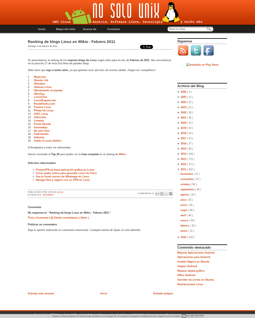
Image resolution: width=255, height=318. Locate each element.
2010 (184, 237)
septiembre (187, 189)
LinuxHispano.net (45, 100)
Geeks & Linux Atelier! (47, 140)
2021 (184, 117)
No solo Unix (42, 130)
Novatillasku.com (44, 103)
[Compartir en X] (166, 194)
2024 (184, 102)
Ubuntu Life (41, 80)
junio (184, 204)
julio (183, 199)
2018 (184, 133)
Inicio (42, 29)
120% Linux (41, 113)
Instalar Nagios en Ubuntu (193, 261)
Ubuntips (39, 83)
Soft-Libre (40, 117)
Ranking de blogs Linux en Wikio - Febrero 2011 (71, 42)
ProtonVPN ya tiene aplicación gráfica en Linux (65, 169)
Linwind (39, 120)
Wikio (122, 154)
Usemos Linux (43, 87)
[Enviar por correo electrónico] (157, 194)
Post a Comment (38, 217)
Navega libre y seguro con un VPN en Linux (63, 179)
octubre (185, 184)
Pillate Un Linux (44, 110)
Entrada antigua (163, 293)
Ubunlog (39, 93)
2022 (184, 112)
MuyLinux (40, 76)
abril (183, 215)
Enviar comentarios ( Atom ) (71, 217)
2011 (184, 169)
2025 (184, 96)
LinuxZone (40, 96)
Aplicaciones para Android (193, 257)
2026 (184, 91)
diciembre (187, 173)
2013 (184, 159)
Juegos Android (187, 266)
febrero (185, 225)
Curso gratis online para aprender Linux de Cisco (66, 173)
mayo (184, 210)
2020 (184, 122)
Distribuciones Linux (190, 284)
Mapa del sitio (65, 29)
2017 (184, 138)
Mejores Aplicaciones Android (196, 252)
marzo (184, 220)
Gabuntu (39, 137)
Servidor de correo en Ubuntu (195, 279)
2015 (184, 148)
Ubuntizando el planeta (48, 90)
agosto (185, 194)
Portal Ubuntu (42, 124)
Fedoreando (41, 133)
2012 (184, 164)
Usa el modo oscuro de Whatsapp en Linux (62, 176)
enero (184, 230)
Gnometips (40, 127)
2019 (184, 127)
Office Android (186, 275)
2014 (184, 153)
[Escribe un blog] (162, 194)
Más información (196, 316)
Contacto (113, 29)
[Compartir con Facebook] (171, 194)
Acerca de (89, 29)
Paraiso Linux (42, 107)
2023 (184, 107)
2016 (184, 143)
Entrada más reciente (41, 293)
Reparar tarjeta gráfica (190, 270)
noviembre (187, 179)
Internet (48, 195)
